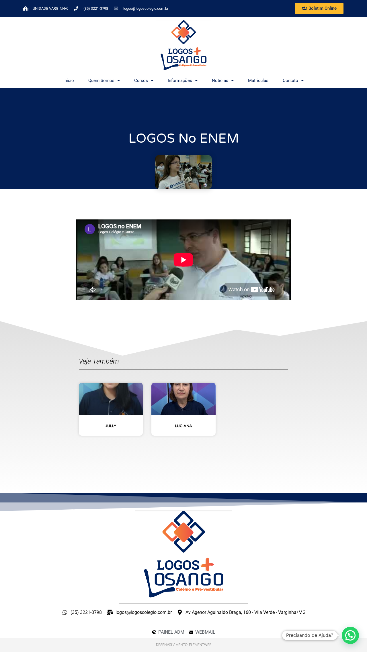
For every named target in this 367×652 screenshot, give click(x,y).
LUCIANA (183, 426)
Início (68, 80)
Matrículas (258, 80)
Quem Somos (101, 80)
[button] (350, 635)
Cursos (141, 80)
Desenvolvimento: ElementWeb (183, 645)
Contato (290, 80)
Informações (180, 80)
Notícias (220, 80)
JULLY (111, 426)
